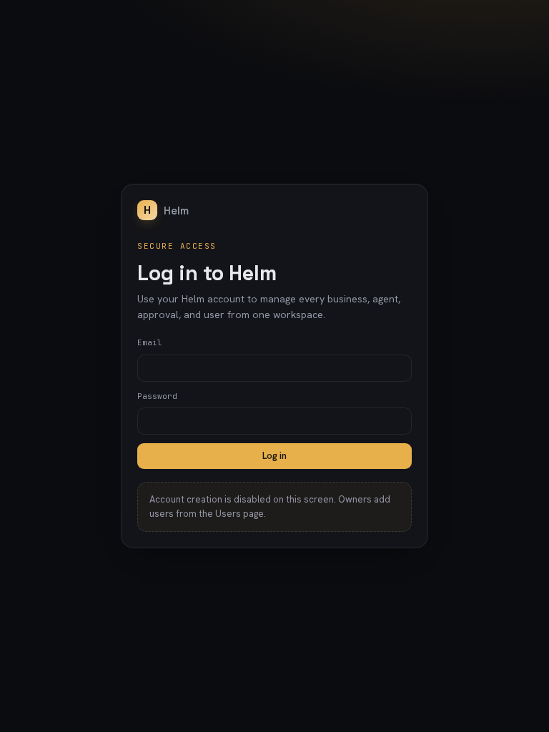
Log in (274, 456)
